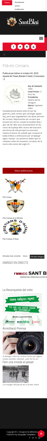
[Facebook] (29, 437)
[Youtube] (36, 437)
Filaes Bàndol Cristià (23, 76)
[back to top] (41, 433)
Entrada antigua (37, 256)
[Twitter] (33, 437)
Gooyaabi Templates (27, 434)
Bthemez (34, 432)
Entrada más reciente (12, 256)
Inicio (25, 256)
